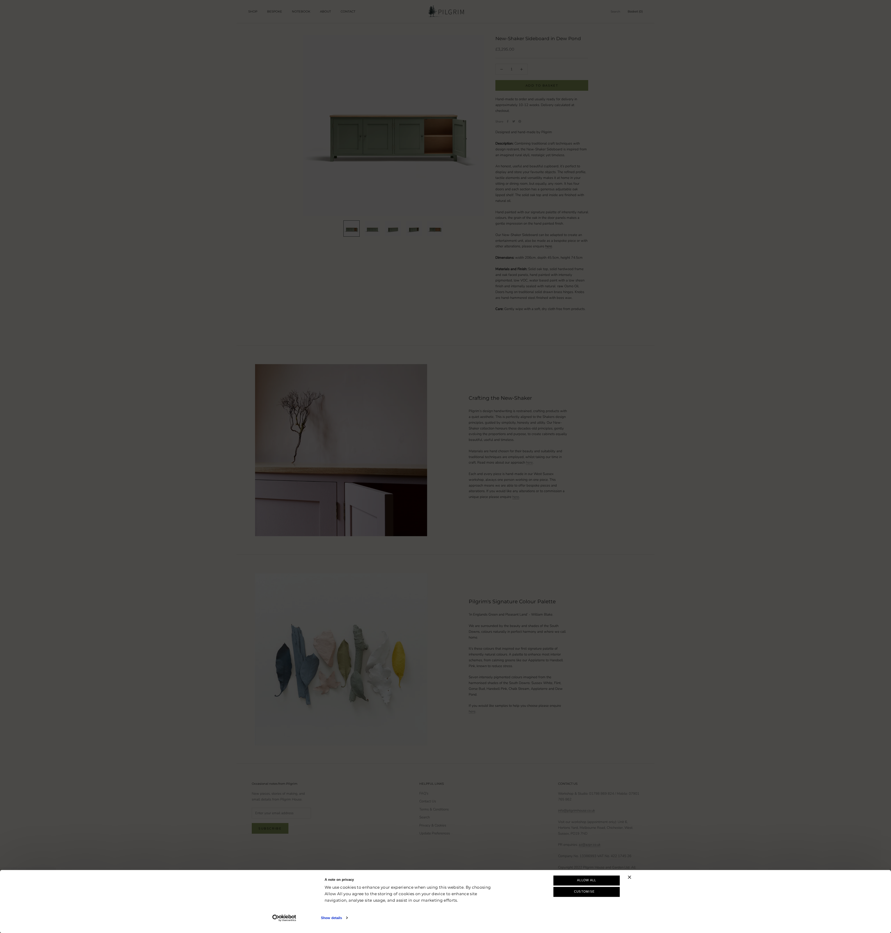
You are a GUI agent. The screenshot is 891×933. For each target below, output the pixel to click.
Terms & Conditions (434, 809)
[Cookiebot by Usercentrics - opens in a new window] (284, 917)
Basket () (635, 11)
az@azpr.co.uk (589, 844)
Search (615, 11)
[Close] (880, 856)
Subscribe (270, 828)
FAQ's (423, 793)
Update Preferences (434, 833)
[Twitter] (513, 121)
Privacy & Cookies (432, 825)
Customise (584, 891)
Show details (331, 918)
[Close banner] (629, 877)
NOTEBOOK (301, 11)
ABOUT (325, 11)
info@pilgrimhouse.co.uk (576, 810)
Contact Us (427, 801)
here (529, 462)
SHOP (252, 11)
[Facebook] (507, 121)
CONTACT (348, 11)
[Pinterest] (519, 121)
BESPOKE (274, 11)
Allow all (586, 880)
